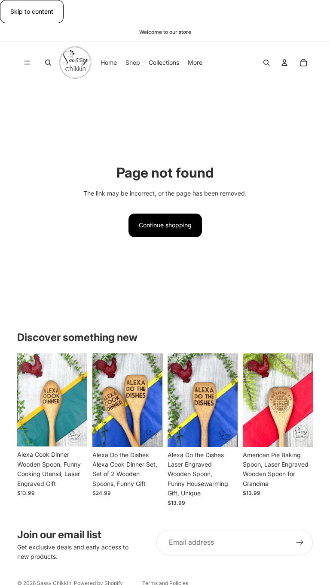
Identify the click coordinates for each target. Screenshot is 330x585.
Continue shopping (165, 225)
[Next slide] (77, 400)
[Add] (149, 433)
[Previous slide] (26, 400)
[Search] (48, 63)
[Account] (284, 63)
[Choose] (74, 433)
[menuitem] (195, 62)
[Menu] (27, 63)
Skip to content (31, 11)
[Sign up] (300, 543)
